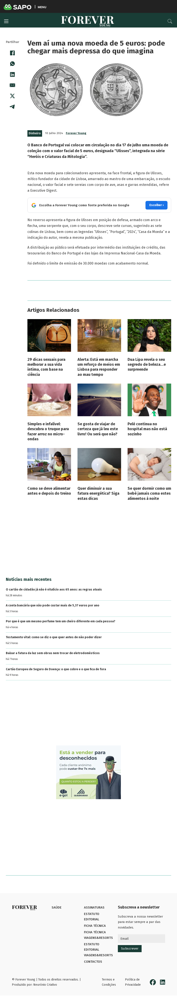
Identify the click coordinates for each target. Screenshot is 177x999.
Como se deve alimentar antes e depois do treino (49, 491)
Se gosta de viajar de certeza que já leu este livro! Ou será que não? (97, 429)
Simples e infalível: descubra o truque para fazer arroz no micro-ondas (48, 431)
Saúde (57, 907)
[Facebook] (12, 53)
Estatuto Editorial (91, 916)
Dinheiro (35, 133)
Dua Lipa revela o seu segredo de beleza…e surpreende (147, 364)
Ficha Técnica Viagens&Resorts (98, 935)
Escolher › (156, 205)
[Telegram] (12, 107)
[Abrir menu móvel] (6, 21)
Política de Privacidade (133, 982)
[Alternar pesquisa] (170, 21)
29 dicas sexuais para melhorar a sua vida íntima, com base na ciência (46, 367)
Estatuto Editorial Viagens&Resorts (98, 949)
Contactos (93, 962)
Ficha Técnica (95, 926)
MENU (42, 7)
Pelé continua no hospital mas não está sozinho (147, 429)
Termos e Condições (109, 982)
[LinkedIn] (12, 74)
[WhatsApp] (12, 64)
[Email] (12, 85)
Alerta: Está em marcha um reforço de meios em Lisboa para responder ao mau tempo (98, 367)
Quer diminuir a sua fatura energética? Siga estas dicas (98, 493)
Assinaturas (94, 907)
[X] (12, 96)
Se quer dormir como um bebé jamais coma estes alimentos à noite (149, 493)
